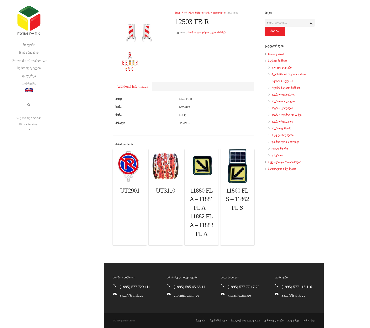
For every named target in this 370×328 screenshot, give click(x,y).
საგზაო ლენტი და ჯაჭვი (287, 114)
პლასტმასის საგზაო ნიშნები (289, 74)
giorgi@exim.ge (186, 295)
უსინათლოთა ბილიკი (285, 141)
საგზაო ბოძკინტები (284, 101)
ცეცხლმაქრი (280, 148)
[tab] (132, 86)
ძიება (274, 31)
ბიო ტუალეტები (282, 67)
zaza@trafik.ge (131, 295)
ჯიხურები (277, 155)
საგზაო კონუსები (282, 108)
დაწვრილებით (130, 241)
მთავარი (180, 12)
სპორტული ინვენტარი (282, 168)
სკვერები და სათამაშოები (284, 162)
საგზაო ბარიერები (214, 12)
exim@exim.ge (31, 124)
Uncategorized (276, 54)
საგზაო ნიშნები (194, 12)
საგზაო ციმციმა (281, 128)
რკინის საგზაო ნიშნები (286, 87)
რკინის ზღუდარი (282, 81)
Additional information (132, 86)
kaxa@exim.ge (239, 295)
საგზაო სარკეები (282, 121)
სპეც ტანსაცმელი (282, 135)
